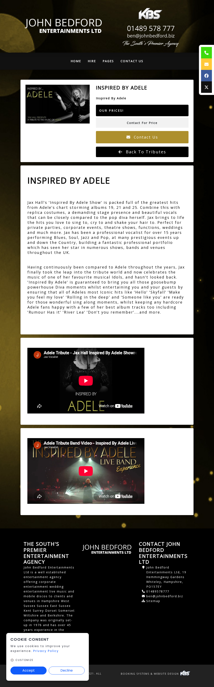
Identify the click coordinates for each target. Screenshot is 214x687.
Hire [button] (92, 61)
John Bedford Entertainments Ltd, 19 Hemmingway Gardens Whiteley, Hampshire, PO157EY (166, 577)
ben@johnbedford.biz (164, 596)
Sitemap (153, 601)
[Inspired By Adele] (57, 104)
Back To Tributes (145, 152)
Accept (28, 670)
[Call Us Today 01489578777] (150, 28)
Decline (66, 670)
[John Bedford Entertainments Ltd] (64, 26)
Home (77, 62)
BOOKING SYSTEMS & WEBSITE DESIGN (150, 674)
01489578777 (157, 591)
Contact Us (132, 61)
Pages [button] (108, 61)
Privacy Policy (46, 651)
